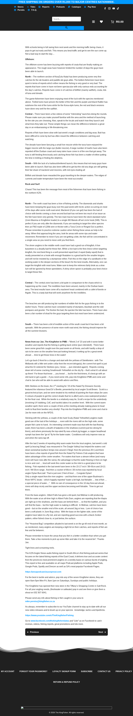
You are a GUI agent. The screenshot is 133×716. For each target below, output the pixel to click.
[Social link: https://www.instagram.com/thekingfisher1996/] (109, 8)
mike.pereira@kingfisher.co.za (40, 601)
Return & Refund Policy (66, 682)
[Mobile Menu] (93, 21)
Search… (66, 15)
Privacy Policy (124, 671)
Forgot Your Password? (33, 671)
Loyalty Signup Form (64, 671)
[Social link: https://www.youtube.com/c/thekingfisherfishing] (113, 8)
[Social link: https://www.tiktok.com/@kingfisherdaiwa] (117, 8)
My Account (7, 671)
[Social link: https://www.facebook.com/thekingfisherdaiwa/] (105, 8)
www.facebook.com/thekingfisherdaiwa (50, 621)
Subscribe (86, 671)
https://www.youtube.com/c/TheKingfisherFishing (49, 615)
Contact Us (104, 671)
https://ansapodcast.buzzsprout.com (43, 572)
